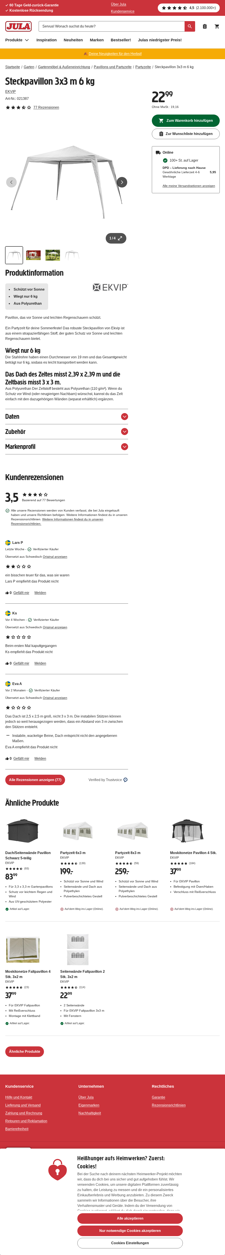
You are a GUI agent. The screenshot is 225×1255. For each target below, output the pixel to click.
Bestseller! (121, 40)
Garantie (158, 1097)
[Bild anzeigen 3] (53, 255)
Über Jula (118, 4)
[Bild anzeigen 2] (33, 255)
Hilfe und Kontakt (18, 1097)
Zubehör (15, 432)
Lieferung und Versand (23, 1105)
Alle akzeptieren (130, 1218)
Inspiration (46, 40)
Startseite (12, 67)
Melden (40, 593)
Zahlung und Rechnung (23, 1113)
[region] (112, 1202)
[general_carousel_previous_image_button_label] (11, 182)
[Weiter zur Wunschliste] (205, 26)
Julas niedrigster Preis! (160, 40)
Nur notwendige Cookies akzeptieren (130, 1231)
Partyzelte (143, 67)
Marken (97, 40)
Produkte (13, 40)
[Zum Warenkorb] (217, 26)
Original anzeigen (55, 556)
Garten (29, 67)
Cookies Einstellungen (130, 1243)
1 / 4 (112, 238)
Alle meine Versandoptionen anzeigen (189, 186)
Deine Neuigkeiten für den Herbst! (115, 54)
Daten (12, 416)
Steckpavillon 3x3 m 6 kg (174, 67)
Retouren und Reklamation (26, 1121)
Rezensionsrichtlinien (169, 1105)
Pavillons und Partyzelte (113, 67)
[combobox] (117, 26)
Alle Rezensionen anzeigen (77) (35, 780)
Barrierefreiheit (16, 1129)
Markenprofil (20, 447)
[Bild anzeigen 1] (14, 255)
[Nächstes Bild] (122, 182)
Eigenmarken (88, 1105)
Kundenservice (122, 11)
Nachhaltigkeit (89, 1113)
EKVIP (10, 91)
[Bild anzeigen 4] (72, 255)
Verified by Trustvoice (105, 780)
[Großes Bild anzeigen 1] (66, 182)
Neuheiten (73, 40)
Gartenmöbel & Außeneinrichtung (64, 67)
